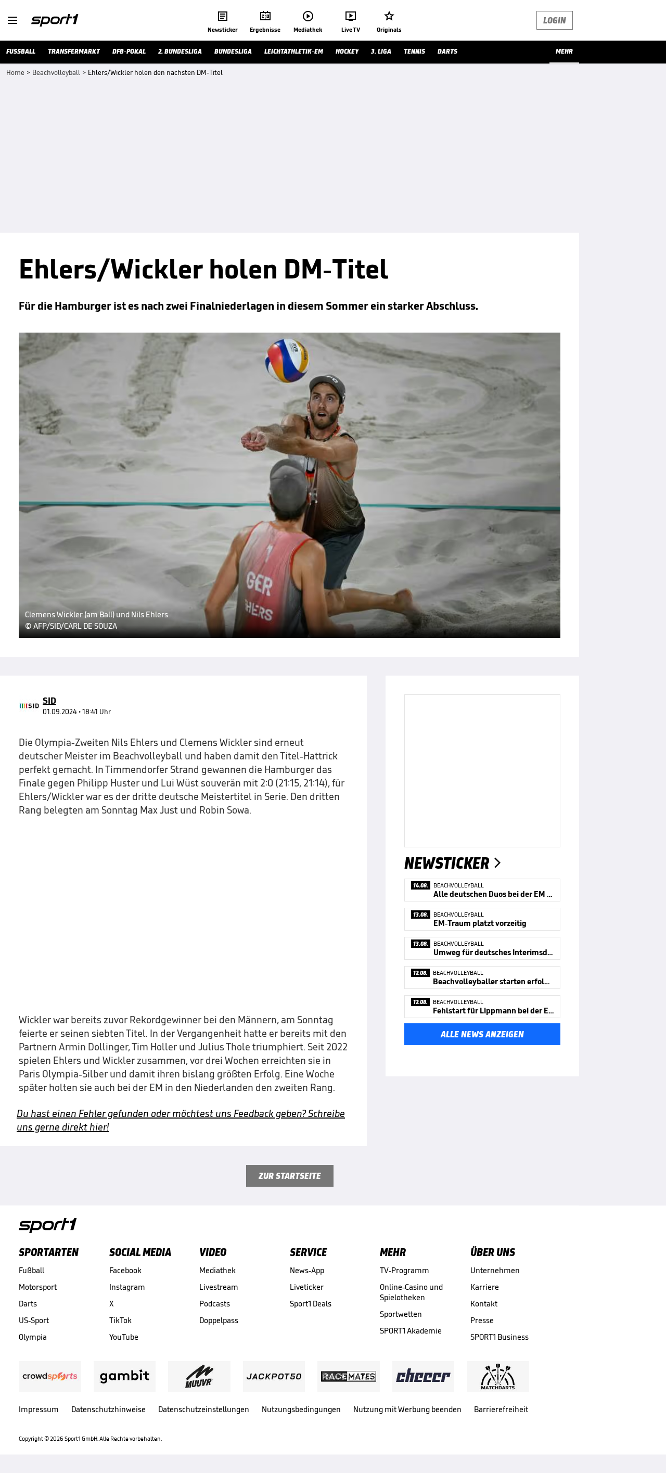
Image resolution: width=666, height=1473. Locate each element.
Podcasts (214, 1304)
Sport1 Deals (310, 1304)
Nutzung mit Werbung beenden (407, 1409)
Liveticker (307, 1287)
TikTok (120, 1320)
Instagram (127, 1287)
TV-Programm (404, 1270)
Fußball (31, 1270)
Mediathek (217, 1270)
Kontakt (483, 1304)
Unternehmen (495, 1270)
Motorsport (38, 1287)
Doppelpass (218, 1320)
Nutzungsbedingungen (301, 1409)
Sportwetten (401, 1314)
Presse (482, 1320)
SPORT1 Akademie (411, 1331)
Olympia (33, 1337)
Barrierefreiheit (501, 1409)
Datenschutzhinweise (108, 1409)
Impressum (39, 1409)
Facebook (125, 1270)
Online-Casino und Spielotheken (411, 1292)
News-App (307, 1270)
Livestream (218, 1287)
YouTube (123, 1337)
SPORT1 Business (499, 1337)
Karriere (484, 1287)
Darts (28, 1304)
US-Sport (34, 1320)
